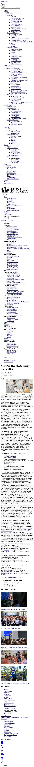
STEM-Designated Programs (18, 28)
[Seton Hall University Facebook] (2, 743)
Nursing (13, 44)
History (9, 176)
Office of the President (13, 179)
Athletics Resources (12, 134)
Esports (12, 143)
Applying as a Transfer (16, 74)
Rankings (9, 170)
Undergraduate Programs (17, 18)
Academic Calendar (16, 61)
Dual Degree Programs (17, 24)
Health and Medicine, (13, 577)
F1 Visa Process (15, 100)
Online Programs (15, 22)
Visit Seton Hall (11, 177)
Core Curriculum (15, 58)
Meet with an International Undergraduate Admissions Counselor (21, 102)
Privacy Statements (6, 716)
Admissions (7, 65)
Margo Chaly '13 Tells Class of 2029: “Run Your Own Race (14, 647)
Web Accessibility (8, 727)
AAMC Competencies (10, 457)
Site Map (6, 729)
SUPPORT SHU (8, 183)
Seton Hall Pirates (12, 130)
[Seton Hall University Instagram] (2, 762)
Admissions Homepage (17, 71)
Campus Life (7, 695)
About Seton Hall (11, 167)
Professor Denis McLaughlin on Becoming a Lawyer (13, 609)
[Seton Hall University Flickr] (2, 759)
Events (6, 180)
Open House (14, 78)
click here (6, 550)
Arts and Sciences (15, 36)
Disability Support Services (11, 733)
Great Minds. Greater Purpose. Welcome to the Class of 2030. (15, 683)
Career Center (7, 724)
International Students (13, 95)
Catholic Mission (8, 105)
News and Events (8, 362)
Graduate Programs (16, 19)
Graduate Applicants (16, 99)
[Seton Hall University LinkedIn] (2, 751)
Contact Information (16, 89)
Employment (7, 736)
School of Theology (16, 117)
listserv (23, 536)
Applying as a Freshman (17, 72)
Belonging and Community (14, 174)
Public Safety (7, 732)
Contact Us (4, 719)
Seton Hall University (9, 360)
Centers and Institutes (16, 56)
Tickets (12, 139)
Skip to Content (5, 1)
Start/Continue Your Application (19, 90)
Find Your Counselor (16, 81)
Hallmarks (10, 168)
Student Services (11, 173)
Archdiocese (14, 125)
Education (6, 697)
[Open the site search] (1, 3)
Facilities (13, 142)
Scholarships (14, 75)
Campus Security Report (10, 735)
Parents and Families (9, 723)
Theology (13, 46)
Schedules (13, 137)
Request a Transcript (16, 155)
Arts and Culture (8, 691)
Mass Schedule (14, 123)
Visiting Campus (8, 730)
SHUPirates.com (15, 133)
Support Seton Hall (12, 156)
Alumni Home (14, 151)
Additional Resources (12, 47)
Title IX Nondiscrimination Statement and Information (15, 717)
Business (13, 37)
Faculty (12, 53)
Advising (13, 52)
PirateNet (6, 182)
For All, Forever (15, 159)
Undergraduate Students (13, 68)
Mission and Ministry (16, 111)
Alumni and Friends (12, 148)
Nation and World (8, 703)
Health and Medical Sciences (18, 40)
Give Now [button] (6, 357)
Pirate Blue (13, 140)
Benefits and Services (16, 153)
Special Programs (15, 27)
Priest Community (15, 114)
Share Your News (15, 152)
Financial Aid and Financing (18, 92)
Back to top (4, 765)
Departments (14, 55)
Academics (7, 12)
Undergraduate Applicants (17, 97)
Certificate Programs (16, 25)
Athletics (6, 127)
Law (12, 43)
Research (21, 577)
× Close (3, 6)
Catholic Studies (15, 115)
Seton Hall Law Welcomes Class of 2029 (10, 628)
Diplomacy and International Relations (21, 38)
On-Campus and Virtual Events (19, 77)
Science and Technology (10, 706)
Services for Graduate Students (19, 93)
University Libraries (16, 59)
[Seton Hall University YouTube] (3, 755)
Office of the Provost (16, 64)
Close (6, 10)
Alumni (6, 145)
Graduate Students (12, 83)
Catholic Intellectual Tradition (18, 118)
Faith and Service (8, 698)
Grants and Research (16, 62)
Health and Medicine (9, 700)
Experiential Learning (16, 50)
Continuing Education (16, 21)
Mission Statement (12, 171)
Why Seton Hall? (15, 161)
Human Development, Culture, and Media (22, 41)
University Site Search (10, 216)
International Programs (16, 31)
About (5, 164)
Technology (7, 726)
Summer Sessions (15, 30)
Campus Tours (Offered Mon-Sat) (19, 80)
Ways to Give (14, 162)
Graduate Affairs (15, 86)
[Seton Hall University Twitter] (2, 747)
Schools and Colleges (12, 33)
